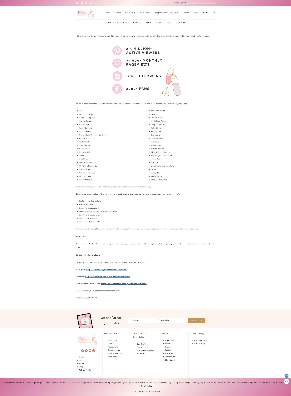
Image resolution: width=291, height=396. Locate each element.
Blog (81, 360)
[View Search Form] (214, 12)
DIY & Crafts (144, 12)
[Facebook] (86, 3)
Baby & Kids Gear (115, 353)
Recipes (117, 12)
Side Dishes (181, 22)
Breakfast (137, 22)
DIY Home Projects (145, 351)
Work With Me (200, 340)
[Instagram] (82, 3)
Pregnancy (112, 340)
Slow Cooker (170, 360)
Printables (141, 354)
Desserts (169, 353)
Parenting (130, 12)
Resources (112, 357)
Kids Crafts (141, 344)
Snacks (168, 350)
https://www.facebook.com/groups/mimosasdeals (124, 284)
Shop (195, 12)
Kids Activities (143, 347)
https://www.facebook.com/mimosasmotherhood (107, 276)
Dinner (159, 22)
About (82, 363)
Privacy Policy (85, 370)
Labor (110, 343)
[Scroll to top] (286, 387)
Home (107, 12)
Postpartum (113, 347)
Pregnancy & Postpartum (166, 12)
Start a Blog (199, 343)
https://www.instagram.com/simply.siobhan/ (106, 269)
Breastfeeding (114, 350)
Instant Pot (170, 357)
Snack (169, 22)
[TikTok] (91, 3)
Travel (186, 12)
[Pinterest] (77, 3)
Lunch (148, 22)
